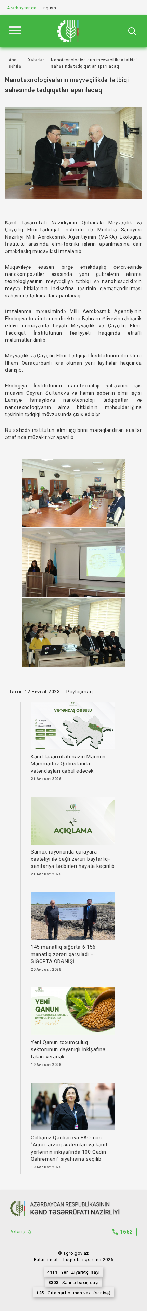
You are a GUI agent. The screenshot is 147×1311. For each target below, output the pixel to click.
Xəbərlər (36, 60)
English (48, 7)
